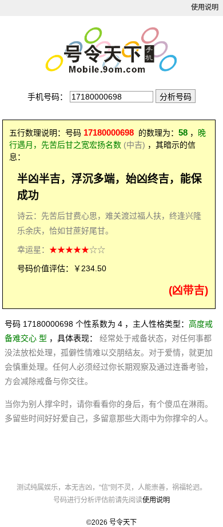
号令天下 (123, 522)
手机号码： (47, 96)
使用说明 (204, 7)
